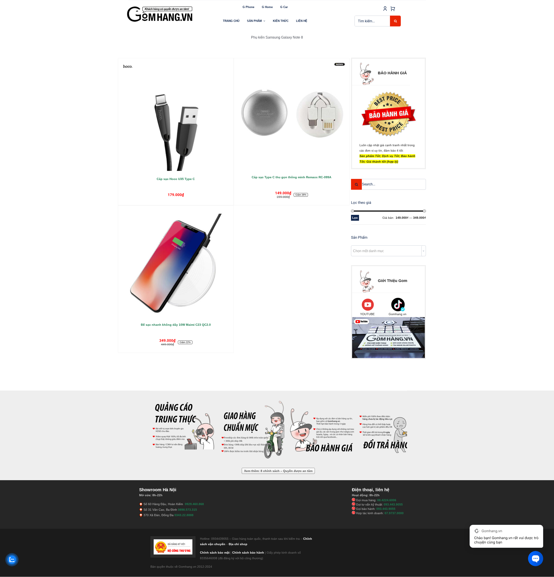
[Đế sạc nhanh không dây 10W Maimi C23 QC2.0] (175, 263)
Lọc (355, 217)
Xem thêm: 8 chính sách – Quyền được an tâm (278, 471)
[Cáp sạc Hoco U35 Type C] (175, 117)
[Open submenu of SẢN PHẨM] (264, 21)
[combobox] (388, 250)
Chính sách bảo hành (248, 552)
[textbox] (388, 251)
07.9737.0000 (394, 513)
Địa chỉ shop (238, 544)
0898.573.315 (187, 509)
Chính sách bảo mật (215, 552)
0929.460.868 (194, 504)
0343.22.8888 (183, 515)
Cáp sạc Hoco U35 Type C (176, 179)
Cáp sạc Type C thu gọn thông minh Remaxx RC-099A (291, 177)
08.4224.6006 (386, 500)
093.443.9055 (393, 504)
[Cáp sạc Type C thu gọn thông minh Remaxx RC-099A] (291, 116)
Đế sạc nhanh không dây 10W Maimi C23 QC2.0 (176, 324)
